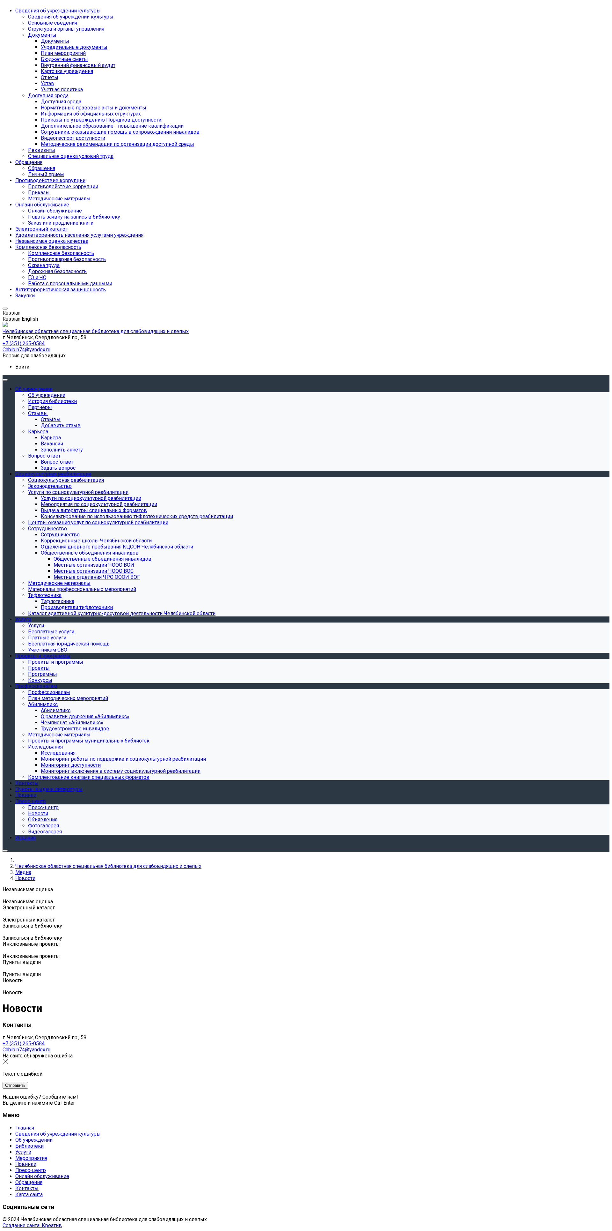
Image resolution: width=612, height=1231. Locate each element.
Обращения (28, 1182)
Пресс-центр (30, 1170)
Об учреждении (34, 1140)
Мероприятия (31, 1158)
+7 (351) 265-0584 (24, 1044)
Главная (24, 1128)
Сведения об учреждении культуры (58, 1134)
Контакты (27, 1188)
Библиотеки (29, 1146)
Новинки (25, 1164)
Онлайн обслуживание (42, 1176)
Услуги (23, 1152)
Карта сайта (29, 1194)
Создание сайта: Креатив (32, 1225)
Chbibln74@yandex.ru (26, 1050)
